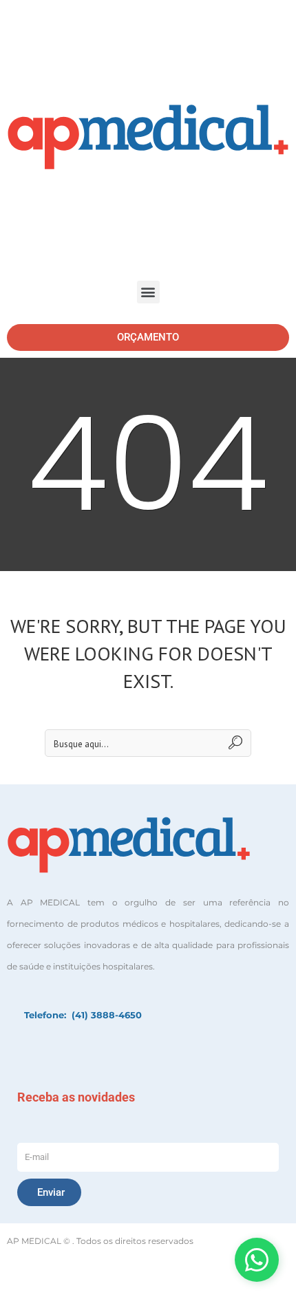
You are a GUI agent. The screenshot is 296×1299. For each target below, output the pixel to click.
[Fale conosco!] (257, 1260)
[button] (148, 292)
